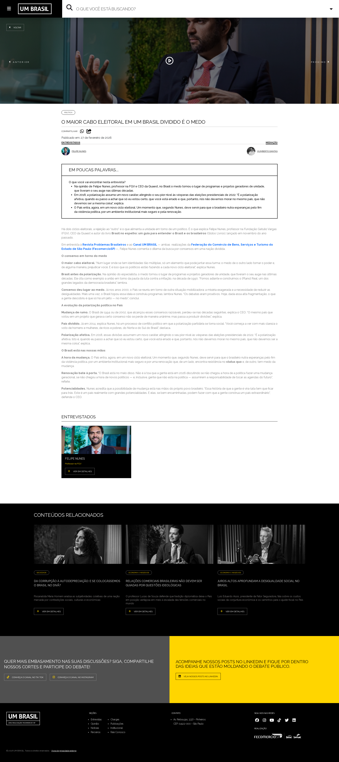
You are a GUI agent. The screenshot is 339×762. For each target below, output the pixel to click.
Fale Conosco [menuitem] (118, 732)
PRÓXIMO (318, 62)
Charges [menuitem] (115, 719)
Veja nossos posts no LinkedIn (201, 676)
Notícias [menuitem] (95, 728)
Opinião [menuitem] (95, 723)
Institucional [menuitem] (117, 728)
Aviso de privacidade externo (63, 750)
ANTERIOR (21, 62)
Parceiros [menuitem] (95, 732)
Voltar (17, 27)
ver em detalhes (51, 611)
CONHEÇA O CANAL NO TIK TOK (27, 677)
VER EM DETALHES (82, 471)
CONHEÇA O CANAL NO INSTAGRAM (76, 677)
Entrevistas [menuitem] (96, 719)
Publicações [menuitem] (117, 723)
